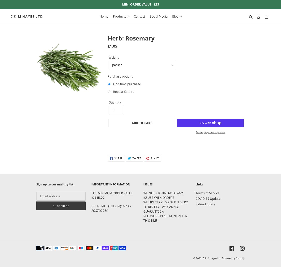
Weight (114, 57)
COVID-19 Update (208, 199)
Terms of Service (207, 193)
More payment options (210, 132)
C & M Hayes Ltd (27, 16)
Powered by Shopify (233, 258)
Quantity (115, 102)
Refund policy (205, 204)
